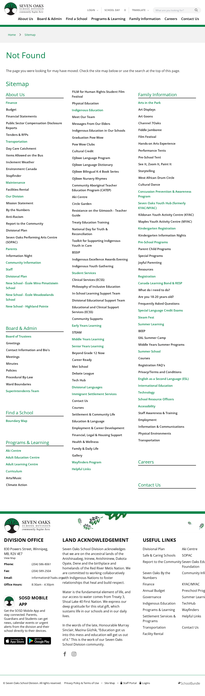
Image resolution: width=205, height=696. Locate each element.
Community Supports (87, 319)
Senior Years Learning (88, 346)
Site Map (110, 683)
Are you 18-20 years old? (156, 297)
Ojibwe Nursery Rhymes (89, 178)
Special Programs (150, 256)
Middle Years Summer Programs (161, 344)
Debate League (83, 373)
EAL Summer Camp (152, 338)
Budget (11, 109)
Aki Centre (13, 451)
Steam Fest (146, 317)
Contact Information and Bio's (28, 350)
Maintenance (15, 182)
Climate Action (16, 485)
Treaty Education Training (90, 222)
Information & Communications (161, 427)
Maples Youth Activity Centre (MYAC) (165, 221)
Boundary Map (16, 421)
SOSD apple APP (15, 641)
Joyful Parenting (150, 262)
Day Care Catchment (21, 148)
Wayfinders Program (86, 462)
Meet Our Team (83, 117)
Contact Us (190, 18)
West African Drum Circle (156, 178)
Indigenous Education (87, 110)
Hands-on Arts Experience (157, 143)
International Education (155, 386)
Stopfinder (13, 176)
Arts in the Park (149, 103)
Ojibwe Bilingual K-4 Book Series (95, 171)
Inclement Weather (20, 162)
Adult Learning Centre (22, 464)
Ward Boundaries (18, 384)
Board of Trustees (18, 336)
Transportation (16, 141)
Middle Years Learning (88, 339)
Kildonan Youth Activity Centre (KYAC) (166, 215)
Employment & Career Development (98, 428)
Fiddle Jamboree (150, 130)
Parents (11, 249)
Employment (147, 420)
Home (12, 35)
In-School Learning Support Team (96, 293)
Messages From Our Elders (91, 124)
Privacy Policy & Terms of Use (81, 683)
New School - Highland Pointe (27, 306)
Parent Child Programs (154, 249)
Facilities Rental (17, 189)
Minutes (12, 364)
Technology (146, 392)
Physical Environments (154, 433)
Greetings (13, 343)
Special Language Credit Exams (160, 310)
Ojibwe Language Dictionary (92, 165)
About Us (25, 18)
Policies (11, 370)
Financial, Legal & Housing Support (97, 435)
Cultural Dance (149, 184)
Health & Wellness (85, 442)
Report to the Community (24, 223)
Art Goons (145, 116)
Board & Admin (49, 18)
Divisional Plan (16, 230)
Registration (147, 276)
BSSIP (76, 252)
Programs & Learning (108, 18)
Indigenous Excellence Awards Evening (100, 259)
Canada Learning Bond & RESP (160, 283)
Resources (145, 269)
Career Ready (82, 360)
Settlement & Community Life (93, 414)
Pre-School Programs (153, 242)
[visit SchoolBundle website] (189, 683)
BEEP (141, 331)
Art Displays (146, 109)
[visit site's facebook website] (64, 654)
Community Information (23, 262)
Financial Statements (21, 116)
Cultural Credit (82, 151)
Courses (78, 408)
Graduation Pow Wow (87, 137)
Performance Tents (152, 150)
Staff (9, 269)
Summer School (149, 351)
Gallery (77, 455)
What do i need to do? (154, 290)
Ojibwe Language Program (91, 158)
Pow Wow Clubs (83, 144)
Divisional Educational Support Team (98, 300)
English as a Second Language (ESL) (163, 379)
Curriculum (14, 471)
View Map (10, 558)
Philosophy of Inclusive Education (96, 286)
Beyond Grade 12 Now (88, 353)
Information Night (19, 256)
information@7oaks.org (47, 578)
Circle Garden (82, 204)
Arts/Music (13, 478)
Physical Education (85, 103)
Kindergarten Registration (157, 228)
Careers (171, 18)
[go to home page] (24, 9)
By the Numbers (18, 210)
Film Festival (147, 137)
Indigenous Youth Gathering (92, 266)
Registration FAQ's (151, 365)
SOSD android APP (40, 641)
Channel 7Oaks (149, 123)
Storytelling (146, 171)
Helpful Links (81, 469)
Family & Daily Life (85, 449)
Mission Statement (19, 203)
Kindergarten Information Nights (162, 235)
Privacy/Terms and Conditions (159, 372)
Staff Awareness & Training (157, 413)
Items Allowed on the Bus (24, 155)
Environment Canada (21, 169)
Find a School (76, 18)
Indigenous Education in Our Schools (98, 130)
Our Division (15, 196)
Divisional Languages (87, 387)
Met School (80, 367)
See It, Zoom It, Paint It (155, 164)
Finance (11, 103)
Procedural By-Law (19, 377)
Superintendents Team (22, 391)
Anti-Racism (14, 217)
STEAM (77, 332)
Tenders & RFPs (17, 135)
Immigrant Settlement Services (94, 394)
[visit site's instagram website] (74, 654)
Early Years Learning (86, 325)
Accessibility (146, 406)
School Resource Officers (156, 399)
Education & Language (88, 421)
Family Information (145, 18)
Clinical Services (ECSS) (88, 280)
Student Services (84, 273)
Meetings (12, 357)
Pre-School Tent (149, 157)
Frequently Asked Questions (158, 303)
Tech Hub (79, 380)
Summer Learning (151, 324)
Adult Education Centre (23, 457)
